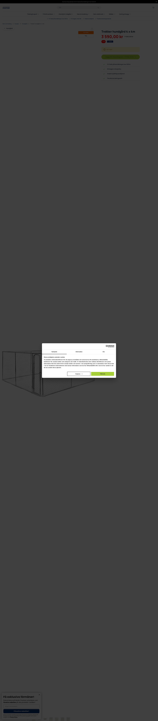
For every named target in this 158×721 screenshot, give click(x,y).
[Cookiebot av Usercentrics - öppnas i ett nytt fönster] (107, 346)
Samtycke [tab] (54, 351)
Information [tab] (79, 351)
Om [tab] (104, 351)
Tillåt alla (102, 373)
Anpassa (77, 373)
